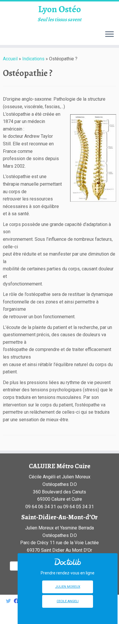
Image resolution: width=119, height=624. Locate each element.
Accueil (10, 59)
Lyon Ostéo (59, 9)
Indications (33, 59)
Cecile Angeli (68, 601)
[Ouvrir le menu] (109, 34)
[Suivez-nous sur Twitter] (10, 601)
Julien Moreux (67, 587)
